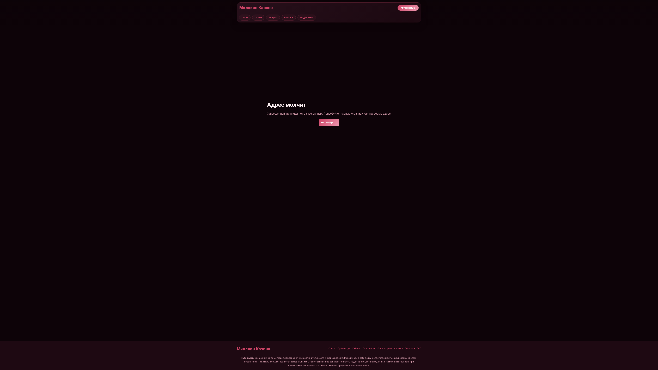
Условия (398, 348)
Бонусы (273, 17)
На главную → (329, 122)
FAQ (419, 348)
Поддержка (306, 17)
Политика (410, 348)
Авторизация (408, 8)
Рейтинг (288, 17)
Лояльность (369, 348)
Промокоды (344, 348)
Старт (245, 17)
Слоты (258, 17)
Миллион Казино (256, 7)
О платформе (384, 348)
